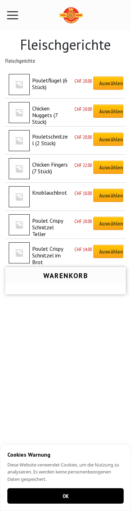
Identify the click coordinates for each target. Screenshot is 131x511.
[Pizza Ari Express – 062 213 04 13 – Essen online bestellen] (71, 15)
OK (66, 495)
